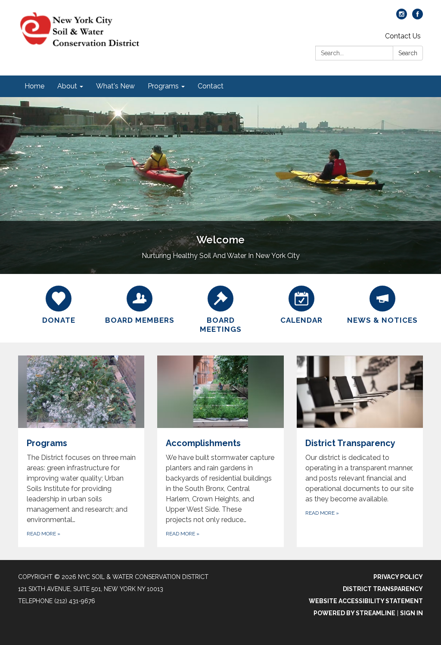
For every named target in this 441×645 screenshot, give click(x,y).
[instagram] (401, 17)
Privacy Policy (398, 576)
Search (407, 53)
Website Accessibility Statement (366, 601)
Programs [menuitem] (163, 86)
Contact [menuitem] (211, 86)
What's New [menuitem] (115, 86)
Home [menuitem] (34, 86)
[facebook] (417, 17)
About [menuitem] (67, 86)
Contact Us (403, 36)
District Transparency (383, 588)
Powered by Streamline (354, 613)
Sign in (411, 613)
